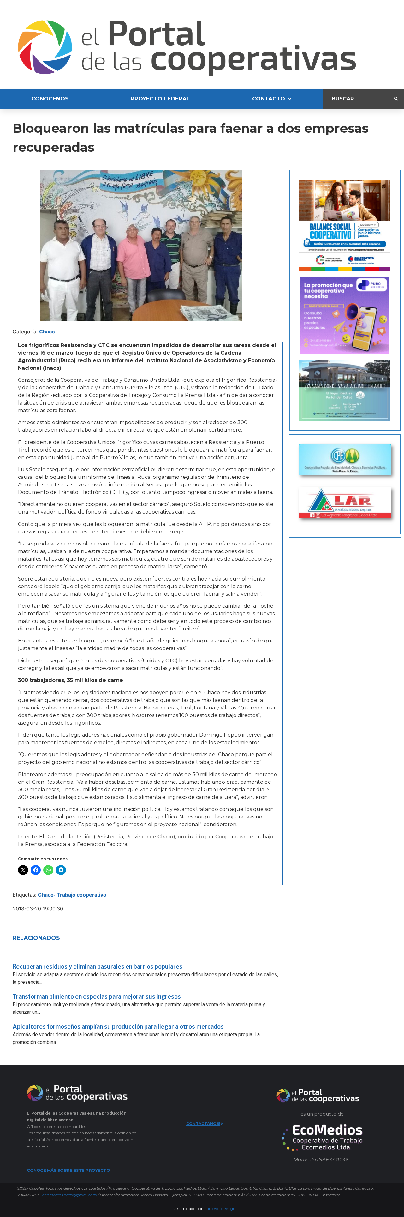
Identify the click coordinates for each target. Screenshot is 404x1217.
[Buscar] (358, 99)
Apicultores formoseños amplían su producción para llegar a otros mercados (118, 1026)
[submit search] (396, 99)
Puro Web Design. (220, 1208)
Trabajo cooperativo (81, 894)
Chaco (47, 331)
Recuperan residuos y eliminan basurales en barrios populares (97, 966)
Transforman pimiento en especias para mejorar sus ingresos (97, 996)
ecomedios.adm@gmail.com (69, 1194)
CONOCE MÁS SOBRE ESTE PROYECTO (68, 1170)
